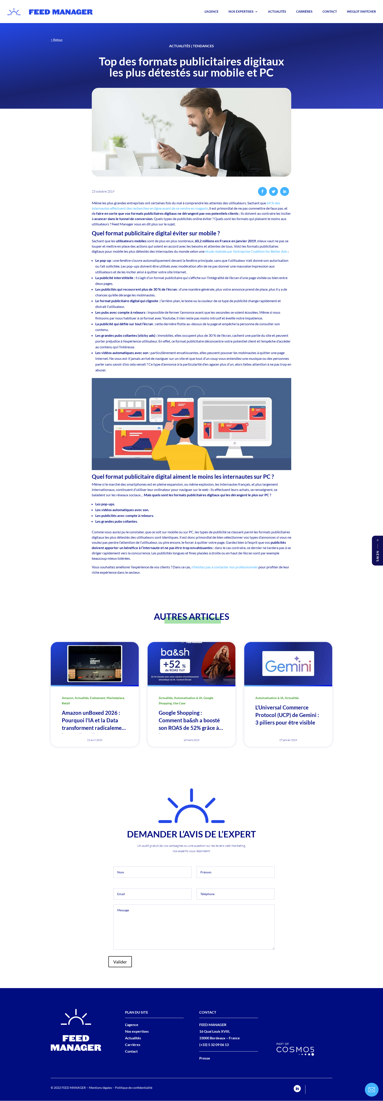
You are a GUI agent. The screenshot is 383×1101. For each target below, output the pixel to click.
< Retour (57, 39)
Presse (204, 1058)
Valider (120, 961)
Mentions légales (100, 1087)
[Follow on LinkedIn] (297, 1088)
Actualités (277, 11)
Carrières (304, 11)
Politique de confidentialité (133, 1087)
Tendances (203, 46)
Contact (329, 11)
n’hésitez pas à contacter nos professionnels (225, 567)
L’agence (212, 11)
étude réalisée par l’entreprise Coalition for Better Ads (246, 251)
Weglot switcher (361, 11)
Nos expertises (241, 11)
